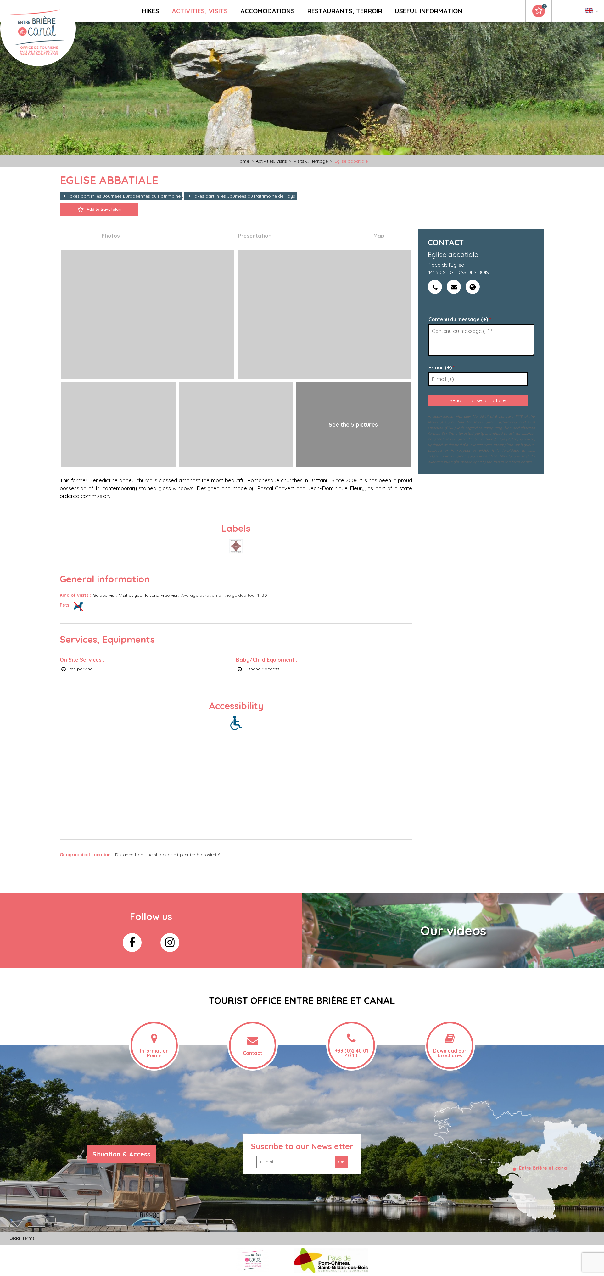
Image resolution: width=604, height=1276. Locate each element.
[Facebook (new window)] (132, 942)
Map (378, 235)
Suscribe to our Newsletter (302, 1146)
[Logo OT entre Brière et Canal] (252, 1260)
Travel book (544, 6)
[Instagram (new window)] (169, 942)
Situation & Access (121, 1154)
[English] (592, 12)
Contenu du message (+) (459, 319)
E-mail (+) (441, 367)
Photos (111, 235)
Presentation (254, 235)
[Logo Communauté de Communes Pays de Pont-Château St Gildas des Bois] (331, 1260)
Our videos (453, 930)
